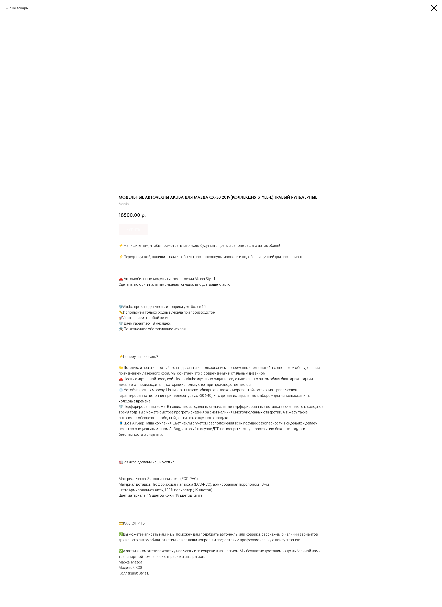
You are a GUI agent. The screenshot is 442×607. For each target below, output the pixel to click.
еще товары (19, 8)
